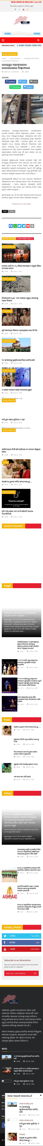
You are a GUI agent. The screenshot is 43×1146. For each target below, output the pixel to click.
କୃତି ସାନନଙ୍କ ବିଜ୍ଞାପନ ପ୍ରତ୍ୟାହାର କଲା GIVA (19, 330)
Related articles (9, 239)
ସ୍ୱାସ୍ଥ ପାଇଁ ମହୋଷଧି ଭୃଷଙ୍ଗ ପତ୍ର (26, 764)
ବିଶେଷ (5, 462)
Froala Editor (26, 204)
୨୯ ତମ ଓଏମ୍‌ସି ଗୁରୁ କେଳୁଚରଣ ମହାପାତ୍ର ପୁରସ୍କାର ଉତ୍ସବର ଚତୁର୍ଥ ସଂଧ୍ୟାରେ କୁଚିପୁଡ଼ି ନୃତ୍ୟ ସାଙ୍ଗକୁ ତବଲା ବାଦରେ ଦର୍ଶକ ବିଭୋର (29, 681)
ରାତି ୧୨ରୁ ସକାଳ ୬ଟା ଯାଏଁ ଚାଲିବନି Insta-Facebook (18, 512)
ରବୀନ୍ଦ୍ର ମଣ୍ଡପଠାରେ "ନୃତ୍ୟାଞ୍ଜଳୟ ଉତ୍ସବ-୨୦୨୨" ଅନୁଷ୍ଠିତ (20, 614)
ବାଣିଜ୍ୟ (7, 793)
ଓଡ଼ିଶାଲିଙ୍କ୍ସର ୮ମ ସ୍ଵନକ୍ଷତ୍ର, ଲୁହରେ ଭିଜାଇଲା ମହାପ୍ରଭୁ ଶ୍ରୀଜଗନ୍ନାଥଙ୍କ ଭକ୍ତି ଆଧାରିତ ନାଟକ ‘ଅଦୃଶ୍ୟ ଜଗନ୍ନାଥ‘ (28, 645)
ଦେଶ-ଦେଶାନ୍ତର (10, 53)
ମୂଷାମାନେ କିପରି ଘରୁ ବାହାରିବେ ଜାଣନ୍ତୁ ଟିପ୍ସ (26, 740)
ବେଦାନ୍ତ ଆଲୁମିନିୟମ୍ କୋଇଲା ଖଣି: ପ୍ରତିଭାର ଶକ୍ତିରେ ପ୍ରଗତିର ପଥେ (28, 869)
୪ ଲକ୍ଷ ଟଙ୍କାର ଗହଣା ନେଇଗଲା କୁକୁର (17, 389)
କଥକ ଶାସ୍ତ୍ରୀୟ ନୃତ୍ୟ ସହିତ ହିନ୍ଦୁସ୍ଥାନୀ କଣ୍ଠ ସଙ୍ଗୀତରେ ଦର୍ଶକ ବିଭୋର (28, 699)
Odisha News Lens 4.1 (25, 239)
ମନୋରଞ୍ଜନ (7, 311)
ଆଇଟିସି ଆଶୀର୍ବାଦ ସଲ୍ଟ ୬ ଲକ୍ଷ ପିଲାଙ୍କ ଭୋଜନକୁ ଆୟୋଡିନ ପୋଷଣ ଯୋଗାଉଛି (28, 888)
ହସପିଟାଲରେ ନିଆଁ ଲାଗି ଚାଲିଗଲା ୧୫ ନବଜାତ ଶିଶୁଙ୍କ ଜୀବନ (21, 450)
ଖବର (4, 1048)
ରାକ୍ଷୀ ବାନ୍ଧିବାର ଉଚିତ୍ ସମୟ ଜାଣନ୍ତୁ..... (17, 481)
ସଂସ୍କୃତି (7, 585)
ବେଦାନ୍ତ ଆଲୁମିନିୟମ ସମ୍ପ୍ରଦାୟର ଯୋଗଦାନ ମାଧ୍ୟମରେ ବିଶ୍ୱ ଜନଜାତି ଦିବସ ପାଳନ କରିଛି (29, 906)
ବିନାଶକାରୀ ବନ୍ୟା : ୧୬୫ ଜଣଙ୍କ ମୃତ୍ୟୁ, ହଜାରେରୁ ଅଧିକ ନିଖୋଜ (20, 299)
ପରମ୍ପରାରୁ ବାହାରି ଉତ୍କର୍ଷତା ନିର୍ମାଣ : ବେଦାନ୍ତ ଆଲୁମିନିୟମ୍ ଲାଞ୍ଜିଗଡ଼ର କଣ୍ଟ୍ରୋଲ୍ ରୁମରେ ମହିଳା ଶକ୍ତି (29, 851)
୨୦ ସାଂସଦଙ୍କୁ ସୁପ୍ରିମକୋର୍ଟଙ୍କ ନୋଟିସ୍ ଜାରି (18, 360)
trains (12, 211)
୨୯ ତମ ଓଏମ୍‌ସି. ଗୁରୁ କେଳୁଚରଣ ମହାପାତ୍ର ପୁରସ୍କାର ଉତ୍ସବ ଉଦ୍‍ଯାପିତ (27, 662)
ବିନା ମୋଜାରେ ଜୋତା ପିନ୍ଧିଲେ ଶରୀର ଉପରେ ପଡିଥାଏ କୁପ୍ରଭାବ (25, 752)
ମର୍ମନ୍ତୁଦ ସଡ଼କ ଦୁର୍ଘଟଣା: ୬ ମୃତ (13, 419)
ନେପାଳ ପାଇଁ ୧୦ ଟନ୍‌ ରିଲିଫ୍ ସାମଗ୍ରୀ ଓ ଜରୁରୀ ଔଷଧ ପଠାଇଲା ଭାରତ (21, 266)
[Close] (40, 1095)
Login (31, 6)
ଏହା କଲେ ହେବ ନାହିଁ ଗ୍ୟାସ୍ (22, 776)
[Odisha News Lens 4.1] (10, 999)
